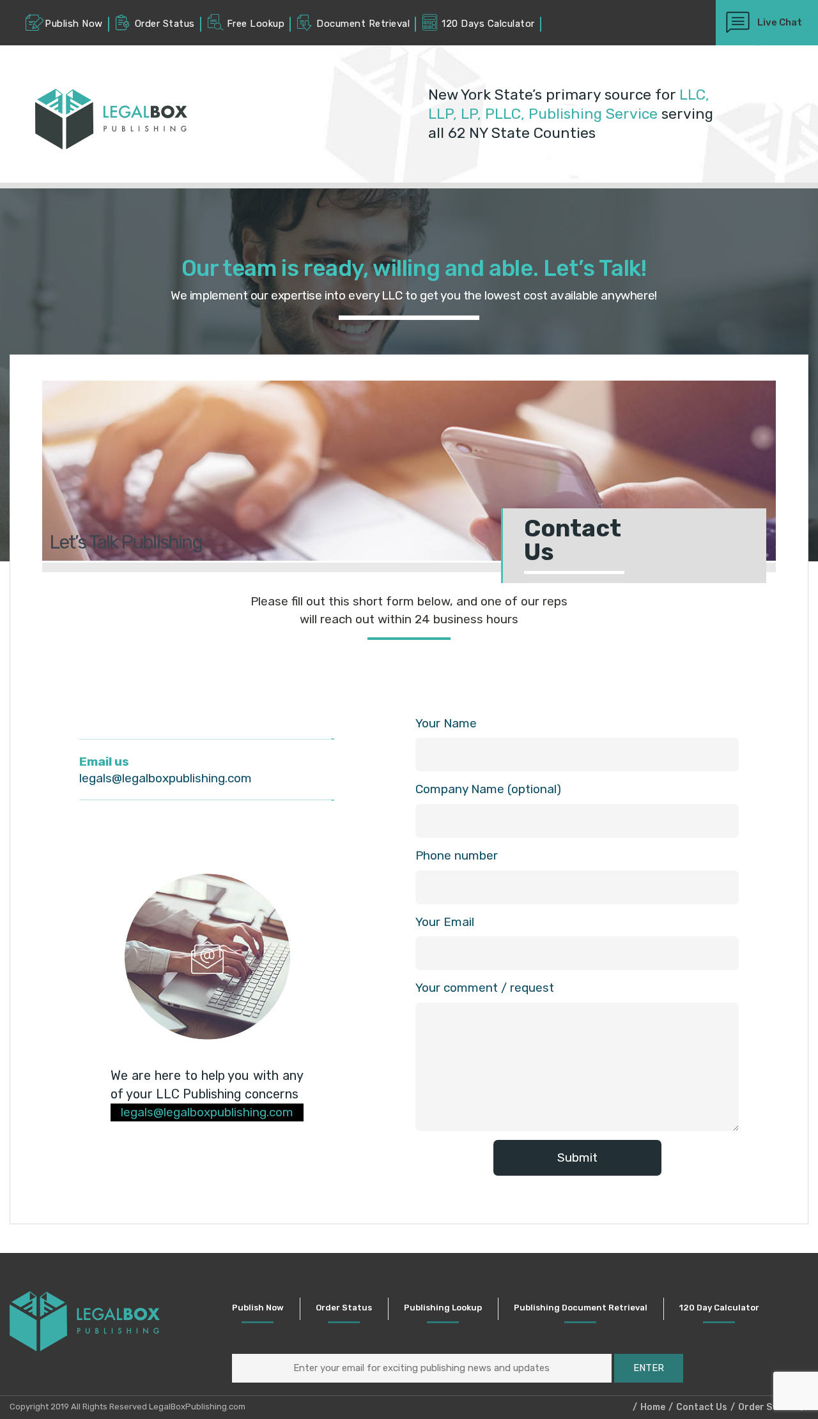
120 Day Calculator (719, 1307)
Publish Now (258, 1307)
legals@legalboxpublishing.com (165, 778)
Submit (577, 1157)
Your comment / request (484, 987)
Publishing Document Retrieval (580, 1307)
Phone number (456, 855)
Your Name (446, 723)
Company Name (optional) (488, 789)
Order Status (344, 1307)
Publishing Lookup (443, 1307)
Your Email (444, 921)
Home (652, 1407)
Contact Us (701, 1407)
